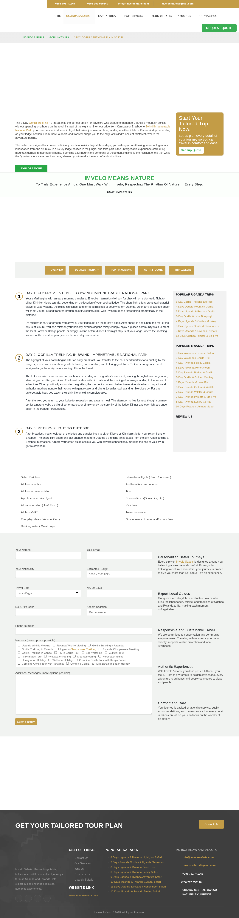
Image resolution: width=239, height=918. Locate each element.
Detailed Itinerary (87, 270)
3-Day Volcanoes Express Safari (195, 352)
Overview (57, 270)
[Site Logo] (23, 16)
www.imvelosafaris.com (83, 895)
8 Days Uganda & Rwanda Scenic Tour (133, 867)
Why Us (79, 868)
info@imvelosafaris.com (133, 3)
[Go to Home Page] (16, 37)
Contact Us (208, 16)
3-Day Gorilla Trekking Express (194, 301)
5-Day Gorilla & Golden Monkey (195, 377)
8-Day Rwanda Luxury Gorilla (193, 401)
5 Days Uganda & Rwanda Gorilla (195, 311)
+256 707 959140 (97, 3)
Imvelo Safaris (185, 561)
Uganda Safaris (78, 16)
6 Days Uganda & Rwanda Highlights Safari (136, 857)
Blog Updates (161, 16)
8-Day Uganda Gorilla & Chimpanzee (198, 326)
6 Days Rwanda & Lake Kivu (193, 382)
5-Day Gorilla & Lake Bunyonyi (194, 316)
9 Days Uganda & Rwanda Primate (196, 330)
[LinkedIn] (47, 898)
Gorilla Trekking (38, 122)
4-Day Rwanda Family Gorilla (193, 362)
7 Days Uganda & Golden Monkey (196, 321)
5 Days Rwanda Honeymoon (193, 367)
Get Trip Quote (153, 270)
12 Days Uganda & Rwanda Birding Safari (135, 891)
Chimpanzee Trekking (83, 649)
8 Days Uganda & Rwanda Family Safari (134, 872)
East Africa (107, 16)
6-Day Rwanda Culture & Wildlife (195, 387)
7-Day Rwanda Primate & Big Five (196, 396)
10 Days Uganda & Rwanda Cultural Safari (136, 881)
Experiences (133, 16)
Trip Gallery (183, 270)
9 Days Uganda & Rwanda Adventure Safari (136, 877)
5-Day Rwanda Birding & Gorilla (195, 372)
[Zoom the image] (49, 754)
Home (56, 16)
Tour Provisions (121, 270)
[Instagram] (37, 898)
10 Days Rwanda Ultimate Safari (195, 406)
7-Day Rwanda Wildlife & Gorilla (194, 391)
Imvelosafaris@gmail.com (199, 865)
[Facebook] (18, 898)
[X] (28, 898)
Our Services (83, 863)
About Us (184, 16)
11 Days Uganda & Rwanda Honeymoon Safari (138, 886)
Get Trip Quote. (191, 150)
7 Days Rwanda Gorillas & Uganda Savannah (137, 862)
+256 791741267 (64, 3)
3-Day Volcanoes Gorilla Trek (193, 357)
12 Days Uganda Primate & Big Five (197, 335)
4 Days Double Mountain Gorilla (194, 306)
